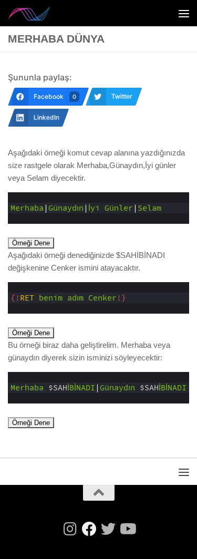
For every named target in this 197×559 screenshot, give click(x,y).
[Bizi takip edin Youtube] (127, 529)
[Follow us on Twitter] (108, 529)
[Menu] (184, 13)
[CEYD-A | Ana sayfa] (36, 13)
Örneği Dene (31, 243)
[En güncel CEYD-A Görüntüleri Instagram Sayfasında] (70, 529)
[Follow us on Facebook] (89, 529)
